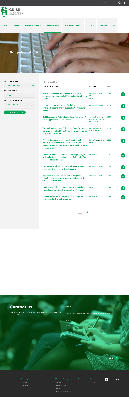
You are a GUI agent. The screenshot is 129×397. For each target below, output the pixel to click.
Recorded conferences (63, 391)
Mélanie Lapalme (94, 96)
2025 (109, 105)
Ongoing (24, 382)
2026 (109, 93)
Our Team (94, 382)
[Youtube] (117, 381)
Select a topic (10, 91)
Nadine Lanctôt (94, 130)
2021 (109, 154)
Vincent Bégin (94, 122)
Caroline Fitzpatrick (95, 117)
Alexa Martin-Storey (96, 93)
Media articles (61, 385)
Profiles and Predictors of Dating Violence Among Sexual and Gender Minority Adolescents (63, 167)
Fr (114, 25)
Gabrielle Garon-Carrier (97, 119)
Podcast (103, 25)
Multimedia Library (73, 25)
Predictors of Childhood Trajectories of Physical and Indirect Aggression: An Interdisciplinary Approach (63, 188)
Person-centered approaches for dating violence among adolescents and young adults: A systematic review (63, 108)
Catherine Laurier (95, 128)
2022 (109, 140)
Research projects (33, 25)
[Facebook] (125, 3)
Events (90, 25)
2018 (109, 187)
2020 (109, 166)
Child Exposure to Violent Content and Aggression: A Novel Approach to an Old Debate (64, 118)
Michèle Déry (93, 98)
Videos (58, 382)
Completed (25, 385)
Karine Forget (93, 140)
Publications (53, 25)
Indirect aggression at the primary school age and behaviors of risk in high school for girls (62, 197)
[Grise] (14, 12)
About (5, 25)
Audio (58, 388)
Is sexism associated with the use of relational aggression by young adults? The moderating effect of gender (64, 96)
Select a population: (13, 100)
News (16, 25)
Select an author (12, 81)
